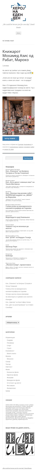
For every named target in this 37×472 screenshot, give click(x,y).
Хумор (8, 391)
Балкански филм (12, 372)
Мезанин (10, 359)
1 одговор (5, 65)
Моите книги (11, 353)
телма (8, 416)
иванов (27, 408)
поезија (19, 412)
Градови (20, 144)
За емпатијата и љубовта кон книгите (19, 297)
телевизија (28, 415)
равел (16, 413)
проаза (24, 412)
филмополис (10, 418)
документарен (11, 408)
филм (24, 416)
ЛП (14, 405)
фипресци (24, 418)
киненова (25, 409)
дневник (30, 406)
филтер (17, 418)
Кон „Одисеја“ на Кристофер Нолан (18, 302)
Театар (8, 364)
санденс (21, 415)
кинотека (9, 411)
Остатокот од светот (14, 383)
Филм (8, 369)
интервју (15, 409)
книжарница (14, 147)
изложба (9, 409)
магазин (22, 411)
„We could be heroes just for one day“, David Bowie (17, 468)
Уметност (9, 367)
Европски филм (12, 375)
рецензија (9, 415)
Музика (8, 356)
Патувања (10, 343)
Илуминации (10, 337)
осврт (14, 412)
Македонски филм (13, 380)
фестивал (18, 416)
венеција (9, 406)
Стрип (9, 348)
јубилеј (15, 419)
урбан (12, 416)
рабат (32, 147)
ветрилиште (17, 406)
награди (9, 412)
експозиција (20, 408)
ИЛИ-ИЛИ (9, 405)
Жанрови (10, 378)
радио (20, 413)
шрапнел (9, 419)
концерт (15, 411)
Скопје (8, 361)
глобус (24, 406)
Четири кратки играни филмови (17, 294)
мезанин (28, 411)
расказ (25, 413)
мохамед (27, 147)
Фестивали (11, 385)
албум (31, 405)
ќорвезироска (23, 419)
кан (20, 409)
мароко (21, 147)
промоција (9, 413)
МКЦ (17, 405)
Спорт (9, 345)
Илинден (9, 299)
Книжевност (28, 144)
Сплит (26, 405)
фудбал (30, 418)
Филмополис (11, 388)
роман (15, 415)
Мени (18, 33)
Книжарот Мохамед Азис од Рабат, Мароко (17, 55)
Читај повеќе (11, 138)
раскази (31, 413)
